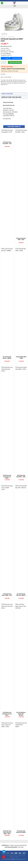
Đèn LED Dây (11, 36)
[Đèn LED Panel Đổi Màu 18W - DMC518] (21, 538)
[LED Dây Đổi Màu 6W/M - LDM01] (21, 301)
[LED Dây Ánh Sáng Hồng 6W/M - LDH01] (21, 420)
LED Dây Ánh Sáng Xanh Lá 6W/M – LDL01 (7, 594)
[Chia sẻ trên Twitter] (7, 88)
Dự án (23, 855)
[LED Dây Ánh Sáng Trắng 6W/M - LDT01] (7, 135)
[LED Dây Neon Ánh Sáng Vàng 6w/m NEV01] (7, 420)
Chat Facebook (17, 58)
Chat (6, 58)
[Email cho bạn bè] (10, 88)
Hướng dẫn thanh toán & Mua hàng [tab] (11, 97)
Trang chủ (3, 36)
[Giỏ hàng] (27, 3)
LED (7, 80)
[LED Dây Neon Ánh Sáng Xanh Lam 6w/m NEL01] (7, 657)
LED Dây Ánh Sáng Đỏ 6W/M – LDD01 (21, 239)
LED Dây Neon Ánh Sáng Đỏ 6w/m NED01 (21, 831)
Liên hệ (17, 856)
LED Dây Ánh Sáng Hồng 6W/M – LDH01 (21, 476)
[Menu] (2, 3)
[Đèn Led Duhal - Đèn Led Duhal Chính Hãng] (14, 3)
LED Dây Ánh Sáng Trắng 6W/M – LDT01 (7, 142)
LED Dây (10, 80)
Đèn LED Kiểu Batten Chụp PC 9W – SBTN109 (21, 714)
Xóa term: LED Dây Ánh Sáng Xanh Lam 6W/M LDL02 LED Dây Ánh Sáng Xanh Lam (14, 83)
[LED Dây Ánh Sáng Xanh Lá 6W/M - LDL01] (7, 538)
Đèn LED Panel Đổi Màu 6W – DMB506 (7, 357)
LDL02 (4, 80)
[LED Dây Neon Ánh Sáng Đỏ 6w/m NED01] (21, 775)
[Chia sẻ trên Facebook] (4, 88)
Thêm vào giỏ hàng (14, 62)
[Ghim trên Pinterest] (12, 88)
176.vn (24, 859)
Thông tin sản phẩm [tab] (7, 93)
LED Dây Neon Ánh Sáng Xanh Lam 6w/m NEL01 (7, 714)
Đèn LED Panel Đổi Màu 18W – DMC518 (21, 594)
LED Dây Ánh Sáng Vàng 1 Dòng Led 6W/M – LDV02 (7, 832)
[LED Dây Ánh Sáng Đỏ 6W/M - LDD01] (21, 183)
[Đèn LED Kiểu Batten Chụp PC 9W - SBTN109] (21, 657)
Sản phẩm (18, 855)
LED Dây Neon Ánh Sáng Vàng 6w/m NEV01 (7, 477)
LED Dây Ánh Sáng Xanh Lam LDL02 (14, 81)
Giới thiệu (13, 855)
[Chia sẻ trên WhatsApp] (2, 88)
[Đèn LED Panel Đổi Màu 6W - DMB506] (7, 301)
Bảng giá (12, 856)
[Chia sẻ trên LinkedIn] (15, 88)
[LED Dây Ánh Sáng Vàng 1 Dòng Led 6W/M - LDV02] (7, 775)
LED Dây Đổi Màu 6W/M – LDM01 (21, 357)
